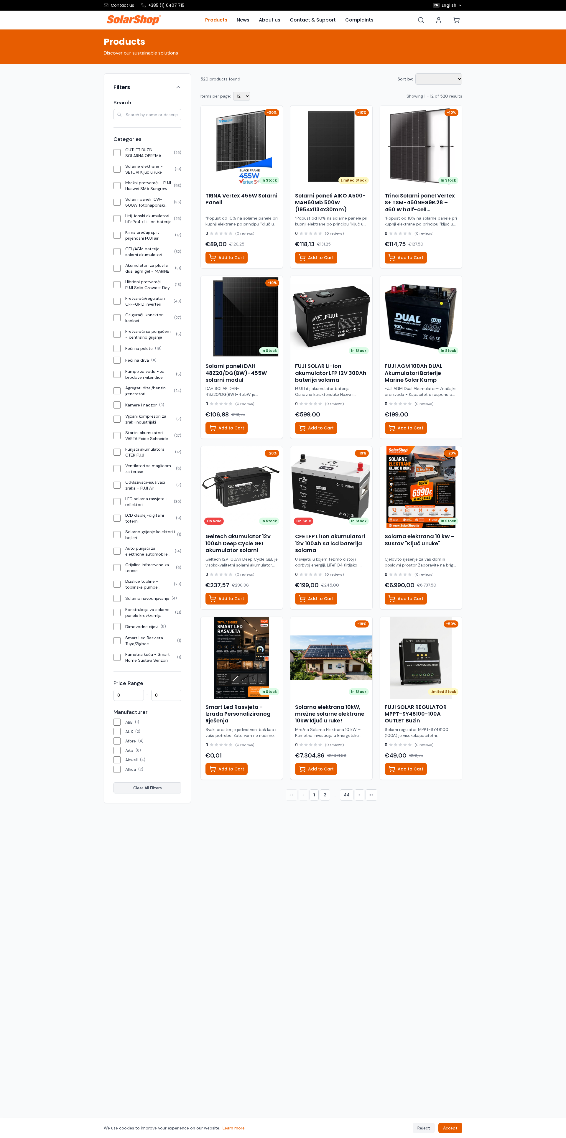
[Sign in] (439, 20)
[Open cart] (456, 20)
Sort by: (405, 79)
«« (291, 795)
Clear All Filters (147, 787)
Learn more (234, 1128)
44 (347, 795)
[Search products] (421, 20)
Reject (423, 1128)
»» (371, 795)
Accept (450, 1128)
